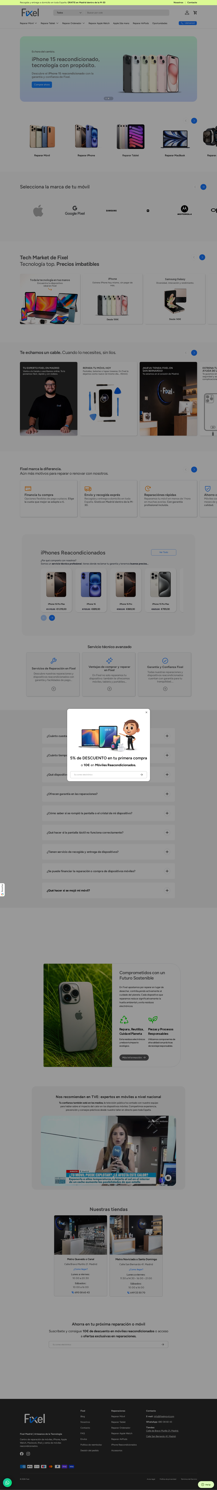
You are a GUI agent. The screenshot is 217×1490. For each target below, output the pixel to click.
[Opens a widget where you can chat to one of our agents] (206, 1485)
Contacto (192, 2)
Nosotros (178, 2)
